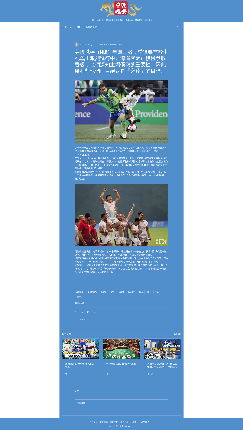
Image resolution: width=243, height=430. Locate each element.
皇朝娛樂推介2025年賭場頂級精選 (79, 365)
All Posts (66, 27)
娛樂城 (103, 292)
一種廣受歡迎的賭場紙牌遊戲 (121, 363)
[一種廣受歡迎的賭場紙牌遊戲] (121, 349)
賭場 (112, 292)
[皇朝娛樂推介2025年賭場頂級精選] (80, 349)
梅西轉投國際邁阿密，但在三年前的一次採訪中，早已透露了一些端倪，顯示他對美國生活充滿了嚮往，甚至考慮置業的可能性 (162, 365)
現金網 (121, 292)
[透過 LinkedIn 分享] (88, 312)
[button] (149, 20)
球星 (157, 292)
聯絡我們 (145, 422)
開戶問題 (114, 422)
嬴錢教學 (131, 292)
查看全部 (177, 334)
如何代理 (124, 422)
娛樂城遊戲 (91, 27)
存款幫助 (93, 422)
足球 (78, 27)
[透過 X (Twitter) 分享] (82, 312)
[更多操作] (166, 44)
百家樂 (79, 297)
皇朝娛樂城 (92, 292)
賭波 (141, 292)
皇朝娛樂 (79, 292)
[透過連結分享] (94, 312)
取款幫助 (104, 422)
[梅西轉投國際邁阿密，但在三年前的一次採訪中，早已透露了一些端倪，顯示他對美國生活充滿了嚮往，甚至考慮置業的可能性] (162, 349)
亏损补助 (135, 422)
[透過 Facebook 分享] (76, 312)
